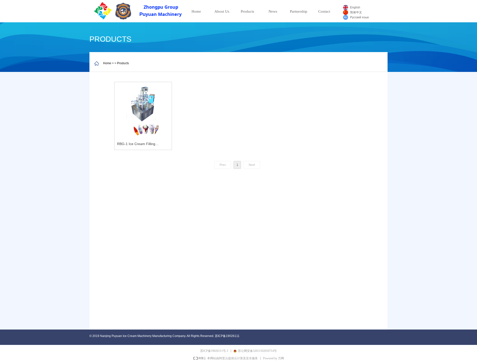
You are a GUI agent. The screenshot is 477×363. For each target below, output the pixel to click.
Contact (324, 11)
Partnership (298, 11)
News (273, 11)
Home (196, 11)
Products (247, 11)
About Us (221, 11)
